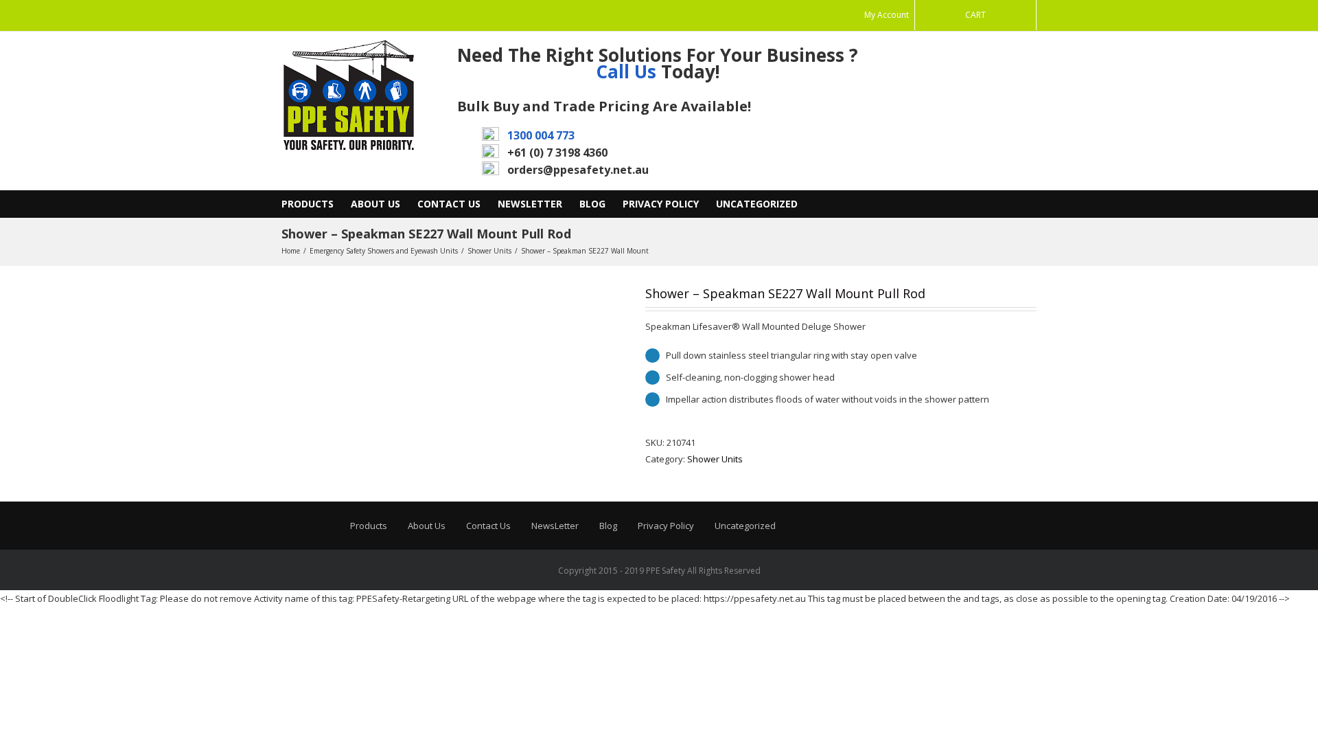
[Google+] (351, 16)
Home (290, 251)
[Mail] (285, 16)
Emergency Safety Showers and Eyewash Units (384, 251)
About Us (375, 203)
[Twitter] (329, 16)
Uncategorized (757, 203)
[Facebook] (307, 16)
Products (307, 203)
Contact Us (449, 203)
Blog (592, 203)
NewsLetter (530, 203)
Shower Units (489, 251)
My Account (886, 15)
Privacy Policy (661, 203)
